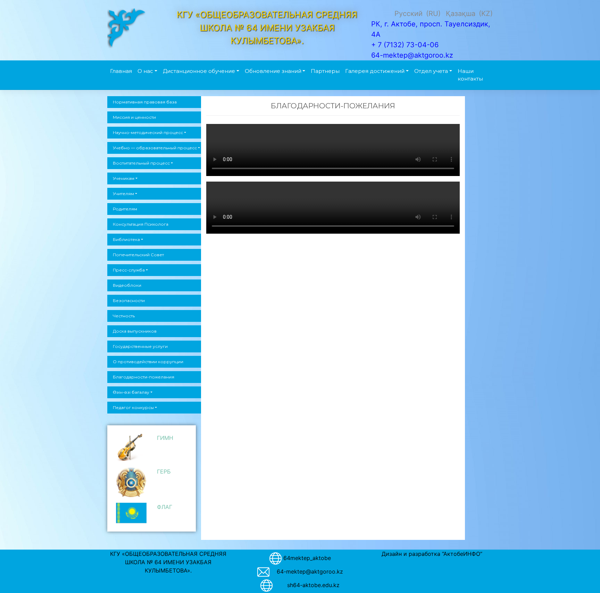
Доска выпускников (135, 331)
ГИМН (165, 437)
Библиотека (126, 239)
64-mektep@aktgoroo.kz (310, 571)
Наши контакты (470, 75)
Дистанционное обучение (199, 71)
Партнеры (325, 71)
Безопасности (129, 300)
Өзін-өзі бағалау (131, 392)
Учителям (123, 193)
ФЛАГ (164, 506)
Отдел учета (431, 71)
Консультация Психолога (140, 224)
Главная (121, 71)
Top (583, 576)
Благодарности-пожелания (143, 376)
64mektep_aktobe (307, 557)
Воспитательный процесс (141, 163)
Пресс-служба (129, 270)
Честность (124, 315)
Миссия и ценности (134, 117)
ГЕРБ (164, 471)
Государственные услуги (140, 346)
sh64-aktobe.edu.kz (310, 585)
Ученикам (123, 178)
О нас (145, 71)
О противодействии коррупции (148, 361)
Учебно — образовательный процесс (155, 147)
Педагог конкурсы (133, 407)
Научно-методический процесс (148, 132)
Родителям (125, 208)
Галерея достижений (375, 71)
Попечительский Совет (138, 254)
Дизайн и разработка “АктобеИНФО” (432, 553)
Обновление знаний (273, 71)
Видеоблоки (127, 285)
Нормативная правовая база (145, 102)
